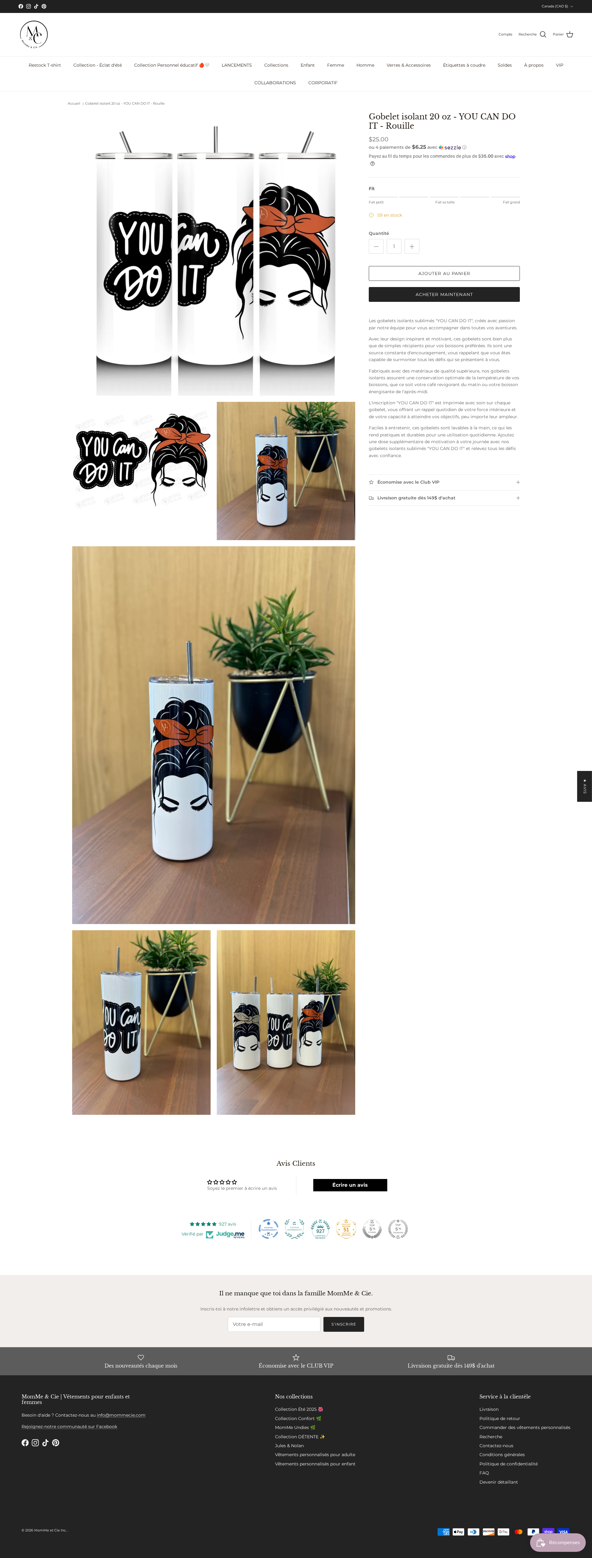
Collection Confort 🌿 (298, 1418)
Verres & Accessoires (409, 65)
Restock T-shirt (45, 65)
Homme (365, 65)
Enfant (308, 65)
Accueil (74, 104)
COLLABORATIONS (275, 82)
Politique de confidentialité (508, 1464)
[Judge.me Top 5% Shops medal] (372, 1229)
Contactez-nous (496, 1445)
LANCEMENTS (237, 65)
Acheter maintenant (444, 294)
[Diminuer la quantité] (376, 246)
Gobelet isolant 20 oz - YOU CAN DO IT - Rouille (125, 104)
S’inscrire (343, 1324)
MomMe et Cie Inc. (50, 1530)
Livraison (489, 1409)
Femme (335, 65)
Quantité (379, 233)
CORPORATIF (323, 82)
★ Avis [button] (585, 786)
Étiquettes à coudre (464, 65)
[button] (418, 147)
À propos (534, 65)
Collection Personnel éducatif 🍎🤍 (171, 65)
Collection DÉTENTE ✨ (300, 1436)
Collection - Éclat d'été (97, 65)
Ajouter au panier (444, 273)
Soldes (505, 65)
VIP (559, 65)
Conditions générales (502, 1454)
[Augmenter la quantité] (412, 246)
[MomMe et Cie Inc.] (33, 34)
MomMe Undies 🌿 (295, 1427)
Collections (276, 65)
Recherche (490, 1436)
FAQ (484, 1473)
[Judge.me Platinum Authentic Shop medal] (294, 1229)
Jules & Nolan (289, 1445)
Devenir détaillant (498, 1482)
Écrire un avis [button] (350, 1185)
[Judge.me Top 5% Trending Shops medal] (398, 1229)
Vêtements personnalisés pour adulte (315, 1454)
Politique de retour (499, 1418)
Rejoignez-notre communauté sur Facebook (69, 1426)
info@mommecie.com (121, 1415)
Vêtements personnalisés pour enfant (315, 1464)
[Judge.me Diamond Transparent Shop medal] (268, 1229)
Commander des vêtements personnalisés (524, 1427)
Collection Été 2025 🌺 (299, 1409)
